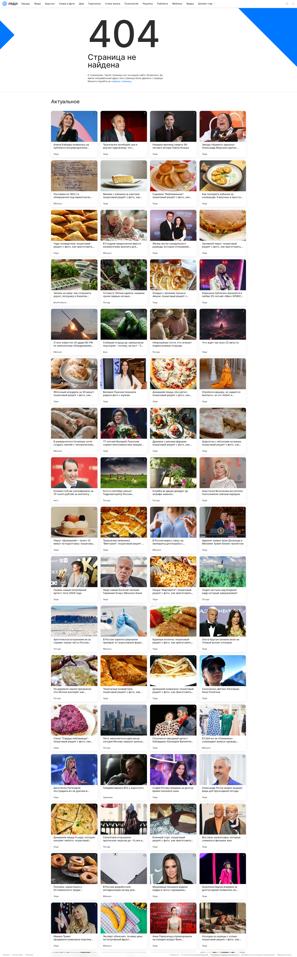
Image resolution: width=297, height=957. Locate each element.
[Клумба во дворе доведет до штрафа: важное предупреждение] (173, 480)
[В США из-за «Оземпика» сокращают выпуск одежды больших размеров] (223, 728)
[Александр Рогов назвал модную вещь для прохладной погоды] (223, 777)
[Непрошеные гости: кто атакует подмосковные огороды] (173, 332)
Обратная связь (284, 955)
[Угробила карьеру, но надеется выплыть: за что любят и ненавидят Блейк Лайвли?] (223, 381)
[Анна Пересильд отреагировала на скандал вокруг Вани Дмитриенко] (173, 926)
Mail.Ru (6, 955)
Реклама (29, 955)
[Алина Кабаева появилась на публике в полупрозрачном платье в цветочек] (74, 134)
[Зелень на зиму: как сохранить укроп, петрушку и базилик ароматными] (74, 282)
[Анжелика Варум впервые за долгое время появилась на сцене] (223, 876)
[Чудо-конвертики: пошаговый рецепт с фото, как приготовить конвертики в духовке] (74, 233)
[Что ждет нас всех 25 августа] (223, 332)
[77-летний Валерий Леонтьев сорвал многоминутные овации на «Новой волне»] (124, 431)
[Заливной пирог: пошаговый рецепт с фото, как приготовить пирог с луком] (223, 233)
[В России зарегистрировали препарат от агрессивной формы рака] (124, 629)
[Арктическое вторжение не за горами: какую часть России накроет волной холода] (74, 629)
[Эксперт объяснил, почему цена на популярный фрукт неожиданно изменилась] (124, 926)
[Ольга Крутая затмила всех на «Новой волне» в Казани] (223, 629)
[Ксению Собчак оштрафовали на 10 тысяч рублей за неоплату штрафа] (74, 480)
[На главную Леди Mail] (12, 3)
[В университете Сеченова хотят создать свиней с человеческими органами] (74, 431)
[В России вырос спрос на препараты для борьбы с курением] (173, 530)
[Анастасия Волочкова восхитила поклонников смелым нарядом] (223, 480)
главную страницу (121, 81)
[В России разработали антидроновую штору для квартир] (124, 876)
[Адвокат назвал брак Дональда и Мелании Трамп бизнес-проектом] (223, 530)
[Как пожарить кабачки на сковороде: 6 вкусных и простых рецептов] (223, 183)
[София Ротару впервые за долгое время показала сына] (173, 777)
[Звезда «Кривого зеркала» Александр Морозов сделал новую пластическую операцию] (223, 134)
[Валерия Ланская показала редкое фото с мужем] (124, 381)
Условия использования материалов (258, 955)
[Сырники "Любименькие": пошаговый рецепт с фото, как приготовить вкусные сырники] (173, 183)
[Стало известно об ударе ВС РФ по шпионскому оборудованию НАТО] (74, 332)
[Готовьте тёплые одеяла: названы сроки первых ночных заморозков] (124, 282)
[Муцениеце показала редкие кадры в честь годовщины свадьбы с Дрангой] (173, 876)
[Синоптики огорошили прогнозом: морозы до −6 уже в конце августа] (124, 827)
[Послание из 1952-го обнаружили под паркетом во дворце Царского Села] (74, 183)
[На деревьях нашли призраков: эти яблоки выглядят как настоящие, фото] (74, 678)
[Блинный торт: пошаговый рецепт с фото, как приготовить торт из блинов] (173, 827)
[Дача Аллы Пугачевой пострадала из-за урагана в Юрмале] (74, 777)
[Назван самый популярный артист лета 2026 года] (74, 579)
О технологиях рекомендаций (194, 955)
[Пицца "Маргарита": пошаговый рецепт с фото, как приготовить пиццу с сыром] (173, 579)
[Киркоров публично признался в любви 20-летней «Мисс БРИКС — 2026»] (223, 282)
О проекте (174, 955)
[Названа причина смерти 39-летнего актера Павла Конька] (173, 134)
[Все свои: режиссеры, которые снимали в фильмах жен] (223, 827)
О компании (17, 955)
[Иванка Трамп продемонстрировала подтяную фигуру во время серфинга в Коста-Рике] (74, 926)
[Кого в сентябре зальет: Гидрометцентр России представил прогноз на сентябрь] (124, 480)
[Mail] (4, 3)
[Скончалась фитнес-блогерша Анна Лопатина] (223, 678)
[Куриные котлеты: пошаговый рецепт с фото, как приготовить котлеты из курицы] (173, 629)
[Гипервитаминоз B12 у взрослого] (124, 777)
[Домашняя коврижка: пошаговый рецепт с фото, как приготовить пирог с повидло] (173, 678)
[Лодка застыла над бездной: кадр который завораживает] (223, 579)
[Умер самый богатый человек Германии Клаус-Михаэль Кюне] (124, 579)
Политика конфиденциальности (225, 955)
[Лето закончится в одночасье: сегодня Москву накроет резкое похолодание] (124, 728)
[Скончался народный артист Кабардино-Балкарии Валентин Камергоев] (173, 728)
